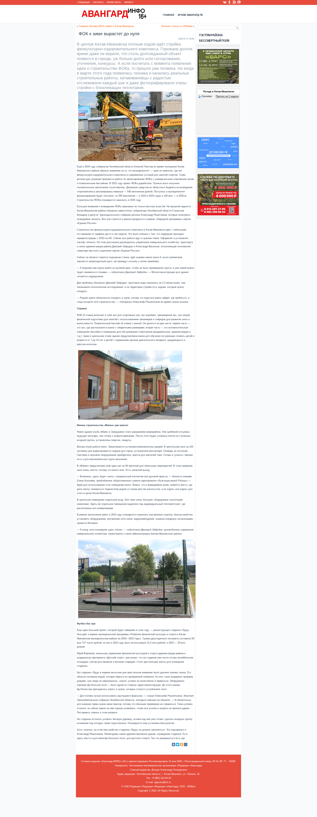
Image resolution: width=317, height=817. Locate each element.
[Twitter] (177, 744)
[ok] (229, 2)
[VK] (225, 2)
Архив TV (128, 2)
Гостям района (211, 35)
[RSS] (234, 2)
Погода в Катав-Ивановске (218, 91)
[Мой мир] (239, 2)
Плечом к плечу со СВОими (176, 26)
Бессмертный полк (214, 40)
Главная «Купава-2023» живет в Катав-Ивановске (106, 26)
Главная (168, 15)
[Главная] (113, 13)
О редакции (83, 2)
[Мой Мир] (185, 744)
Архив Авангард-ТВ (190, 15)
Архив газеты (114, 2)
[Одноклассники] (181, 744)
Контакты (98, 2)
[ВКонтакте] (173, 744)
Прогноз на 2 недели (227, 96)
